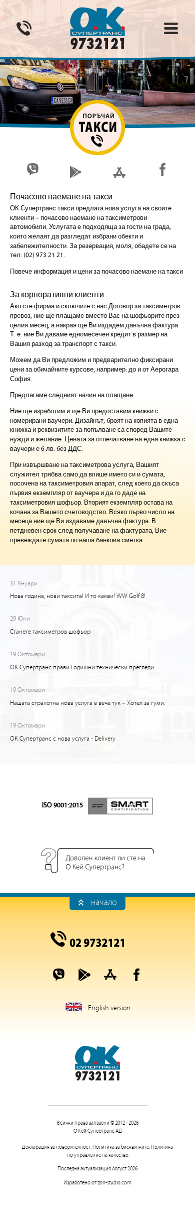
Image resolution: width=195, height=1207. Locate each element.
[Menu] (171, 28)
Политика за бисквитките (120, 1147)
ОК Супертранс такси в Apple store (119, 172)
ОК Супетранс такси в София (97, 27)
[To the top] (97, 902)
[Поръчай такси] (24, 28)
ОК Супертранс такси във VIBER (32, 169)
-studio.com (115, 1182)
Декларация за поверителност (56, 1147)
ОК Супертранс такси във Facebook (162, 169)
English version (109, 1008)
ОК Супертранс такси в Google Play (76, 172)
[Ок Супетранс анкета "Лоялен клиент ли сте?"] (97, 860)
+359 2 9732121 (97, 939)
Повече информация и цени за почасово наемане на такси (96, 272)
